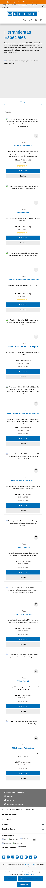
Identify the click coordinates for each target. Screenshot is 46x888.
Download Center (8, 829)
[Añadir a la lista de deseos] (36, 136)
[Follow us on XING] (35, 857)
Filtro (24, 102)
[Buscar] (24, 20)
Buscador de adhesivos (15, 804)
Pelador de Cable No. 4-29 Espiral (23, 346)
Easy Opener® (23, 547)
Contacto (10, 796)
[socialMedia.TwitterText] (18, 857)
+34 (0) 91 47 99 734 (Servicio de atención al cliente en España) (20, 6)
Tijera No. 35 (23, 681)
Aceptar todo (23, 885)
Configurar (10, 879)
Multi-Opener (23, 213)
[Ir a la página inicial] (23, 13)
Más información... (30, 874)
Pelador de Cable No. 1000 (23, 480)
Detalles (23, 176)
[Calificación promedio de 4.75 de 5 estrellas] (23, 166)
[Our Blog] (4, 857)
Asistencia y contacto (10, 814)
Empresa (5, 824)
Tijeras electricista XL (23, 146)
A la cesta (23, 171)
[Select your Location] (43, 6)
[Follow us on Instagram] (9, 857)
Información (6, 819)
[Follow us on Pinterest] (27, 857)
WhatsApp (10, 800)
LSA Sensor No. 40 (23, 614)
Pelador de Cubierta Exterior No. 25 (23, 413)
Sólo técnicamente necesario (30, 879)
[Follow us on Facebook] (13, 857)
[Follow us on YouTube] (22, 857)
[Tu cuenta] (36, 20)
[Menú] (5, 20)
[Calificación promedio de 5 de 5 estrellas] (23, 233)
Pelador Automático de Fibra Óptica (23, 280)
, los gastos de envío (30, 864)
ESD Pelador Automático (23, 748)
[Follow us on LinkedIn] (31, 857)
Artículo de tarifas (23, 367)
